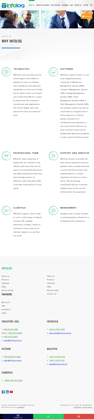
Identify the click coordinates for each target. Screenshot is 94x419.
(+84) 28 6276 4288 (12, 357)
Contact (88, 16)
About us (32, 5)
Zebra (4, 313)
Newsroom (65, 5)
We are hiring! (7, 290)
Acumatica (6, 309)
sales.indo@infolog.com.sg (60, 333)
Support (85, 5)
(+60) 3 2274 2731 (57, 360)
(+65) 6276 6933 (11, 337)
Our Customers (55, 5)
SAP (3, 306)
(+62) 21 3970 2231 (57, 329)
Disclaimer (77, 407)
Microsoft (6, 302)
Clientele (5, 283)
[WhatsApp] (48, 416)
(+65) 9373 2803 (15, 333)
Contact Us (78, 5)
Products (5, 280)
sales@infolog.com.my (58, 364)
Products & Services (42, 5)
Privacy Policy (87, 407)
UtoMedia (20, 407)
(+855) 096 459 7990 (13, 380)
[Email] (79, 416)
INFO (7, 268)
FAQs (71, 5)
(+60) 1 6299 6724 (57, 357)
